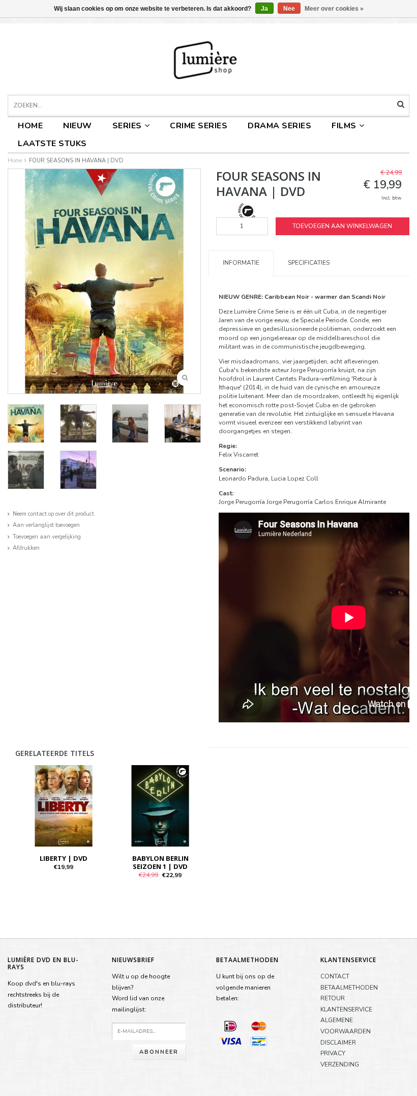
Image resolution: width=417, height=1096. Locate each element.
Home (30, 125)
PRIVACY (332, 1053)
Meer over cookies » (334, 8)
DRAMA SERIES (279, 125)
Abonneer (158, 1052)
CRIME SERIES (198, 125)
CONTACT (334, 976)
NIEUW (77, 125)
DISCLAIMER (338, 1042)
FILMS (344, 125)
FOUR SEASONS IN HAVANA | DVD (76, 160)
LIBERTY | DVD (63, 858)
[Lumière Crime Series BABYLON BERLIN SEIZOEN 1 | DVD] (160, 805)
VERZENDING (339, 1064)
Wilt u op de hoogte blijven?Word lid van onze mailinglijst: (141, 993)
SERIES (127, 125)
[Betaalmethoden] (230, 1025)
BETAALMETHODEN (349, 987)
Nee (289, 8)
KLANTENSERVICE (346, 1009)
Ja (264, 8)
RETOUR (332, 998)
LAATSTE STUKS (52, 143)
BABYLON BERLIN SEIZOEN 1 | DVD (160, 862)
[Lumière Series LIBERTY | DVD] (63, 805)
